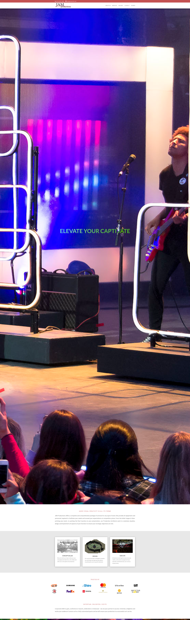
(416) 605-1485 (60, 1)
